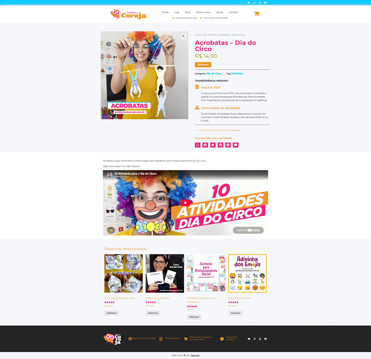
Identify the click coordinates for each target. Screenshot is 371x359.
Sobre (165, 12)
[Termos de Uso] (161, 339)
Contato (233, 12)
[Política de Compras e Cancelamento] (186, 339)
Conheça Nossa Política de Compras (220, 130)
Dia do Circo (210, 34)
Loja (176, 12)
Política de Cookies (231, 338)
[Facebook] (265, 2)
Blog (187, 12)
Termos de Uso (172, 338)
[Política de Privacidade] (130, 339)
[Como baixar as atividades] (197, 107)
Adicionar (203, 64)
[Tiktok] (260, 2)
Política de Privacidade (143, 338)
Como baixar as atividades (220, 108)
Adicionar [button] (112, 313)
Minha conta (203, 12)
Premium (237, 73)
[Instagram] (254, 2)
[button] (183, 36)
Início (198, 34)
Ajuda (219, 12)
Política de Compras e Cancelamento (201, 338)
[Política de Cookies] (222, 339)
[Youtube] (249, 2)
